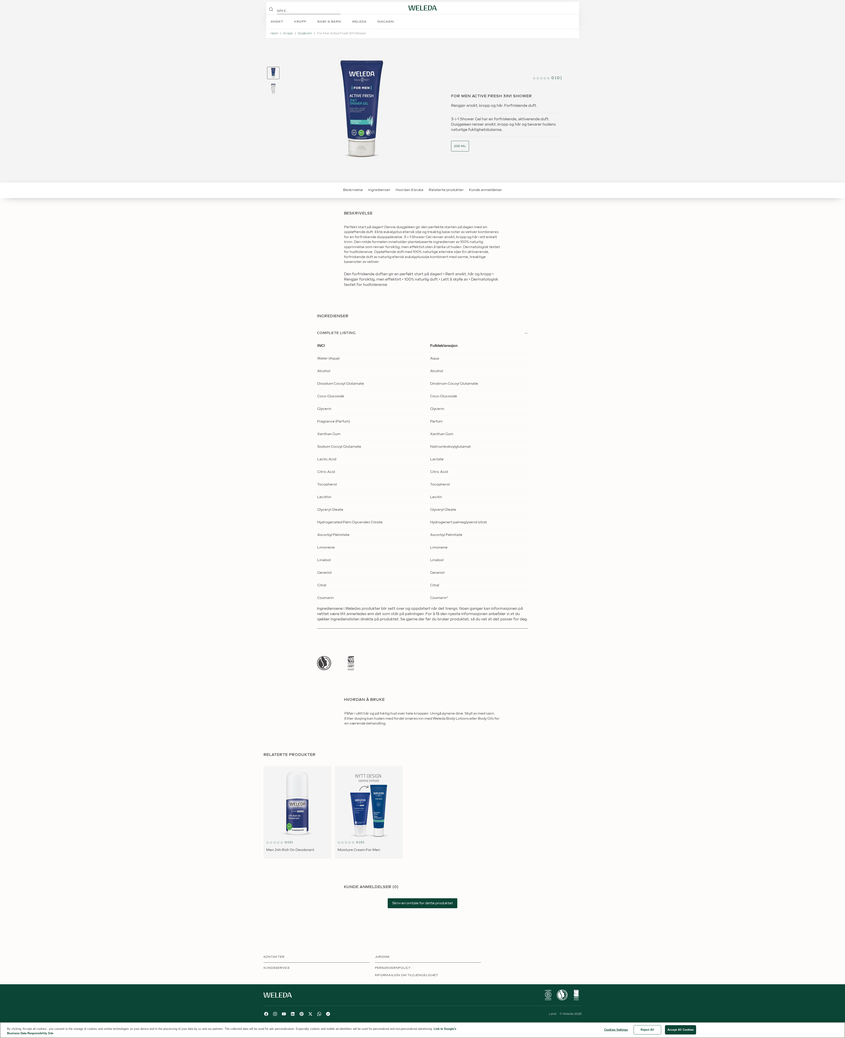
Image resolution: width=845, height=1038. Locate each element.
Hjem (274, 33)
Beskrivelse (353, 190)
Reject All (647, 1029)
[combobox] (460, 146)
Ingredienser (379, 190)
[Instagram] (275, 1014)
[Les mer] (324, 663)
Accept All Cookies (680, 1029)
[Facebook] (266, 1014)
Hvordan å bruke (409, 190)
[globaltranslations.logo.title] (422, 8)
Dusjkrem (305, 33)
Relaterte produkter (446, 190)
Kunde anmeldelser (485, 190)
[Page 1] (273, 73)
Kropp (288, 33)
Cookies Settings (616, 1029)
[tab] (273, 73)
